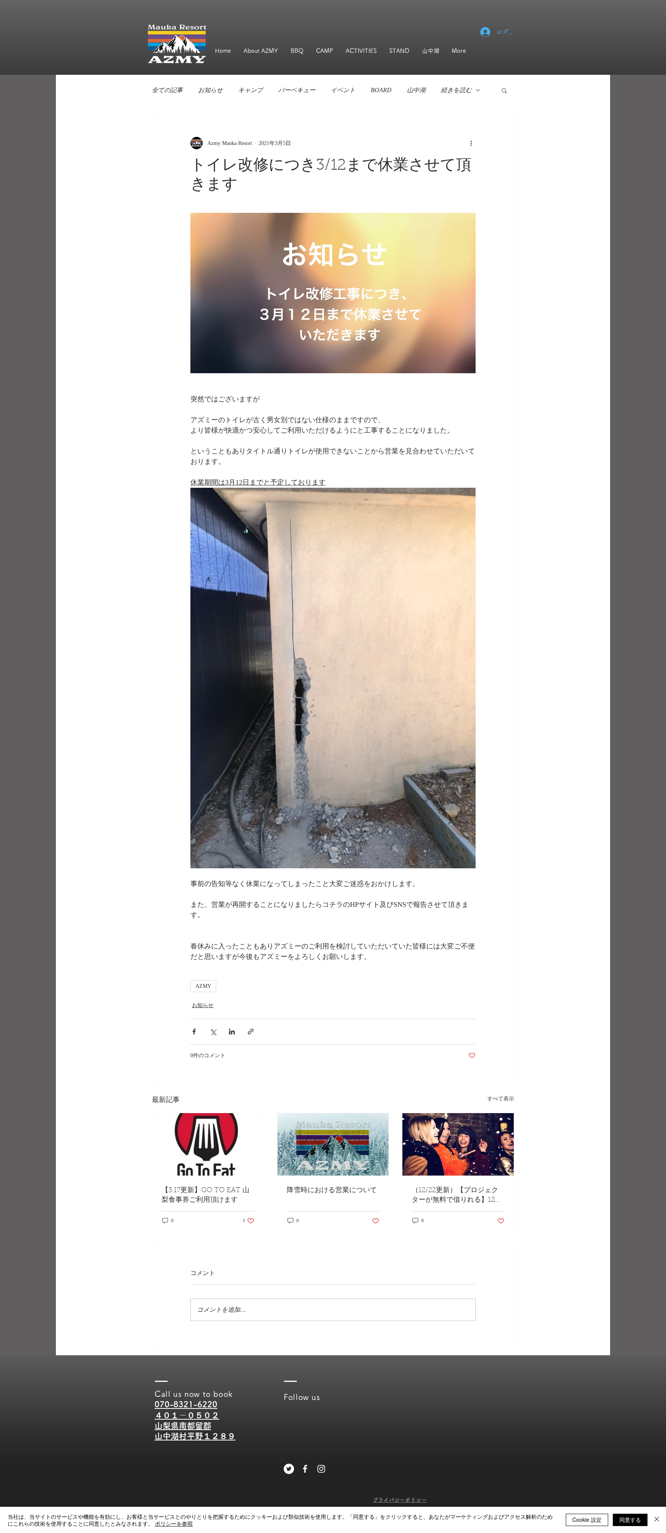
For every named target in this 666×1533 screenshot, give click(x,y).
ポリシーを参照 (174, 1523)
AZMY (203, 986)
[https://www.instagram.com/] (321, 1469)
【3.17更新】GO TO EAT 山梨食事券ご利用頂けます (205, 1195)
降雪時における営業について (332, 1190)
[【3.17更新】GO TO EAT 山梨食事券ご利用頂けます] (208, 1144)
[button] (504, 90)
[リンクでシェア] (250, 1031)
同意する (630, 1519)
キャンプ (250, 90)
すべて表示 (500, 1099)
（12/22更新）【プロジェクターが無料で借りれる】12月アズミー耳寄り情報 (457, 1195)
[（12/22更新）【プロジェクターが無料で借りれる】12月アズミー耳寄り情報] (458, 1144)
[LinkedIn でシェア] (231, 1031)
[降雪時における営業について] (333, 1144)
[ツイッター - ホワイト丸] (289, 1469)
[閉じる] (656, 1520)
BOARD (381, 90)
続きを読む (456, 90)
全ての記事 (167, 90)
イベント (343, 90)
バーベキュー (296, 90)
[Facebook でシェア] (194, 1031)
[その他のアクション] (471, 143)
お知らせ (210, 90)
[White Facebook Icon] (305, 1469)
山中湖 (416, 90)
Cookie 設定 (587, 1519)
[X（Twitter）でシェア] (213, 1031)
